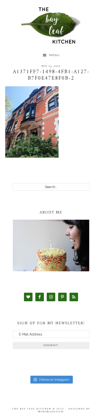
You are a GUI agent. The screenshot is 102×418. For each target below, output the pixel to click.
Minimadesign (51, 412)
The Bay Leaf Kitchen (51, 25)
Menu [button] (54, 55)
